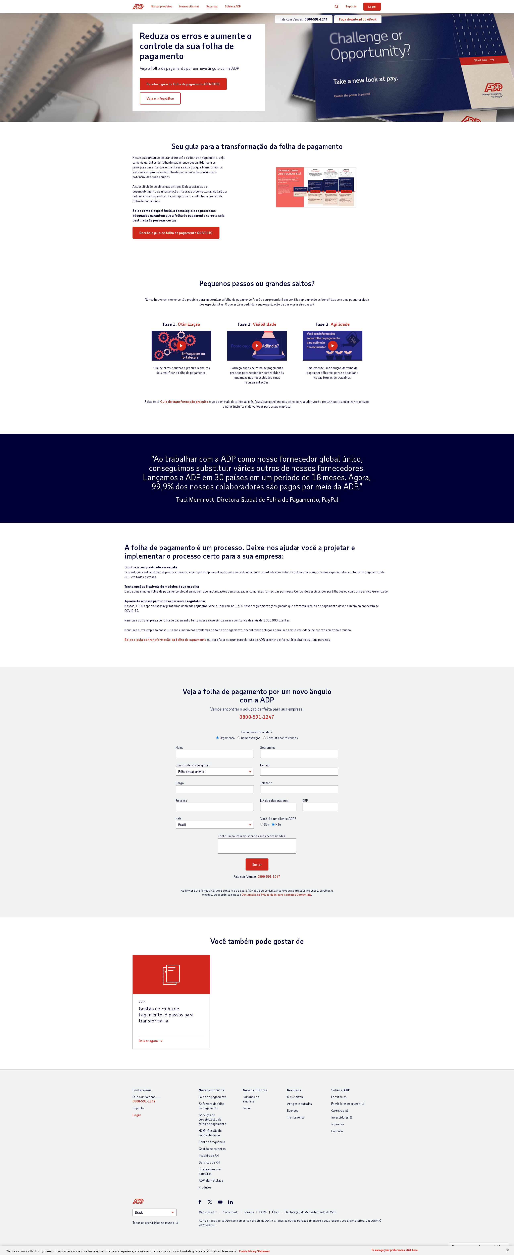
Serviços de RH (209, 1162)
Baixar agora (148, 1041)
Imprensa (337, 1124)
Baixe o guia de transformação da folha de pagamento (165, 639)
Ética (275, 1212)
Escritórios (339, 1097)
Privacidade (230, 1212)
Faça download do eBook (357, 19)
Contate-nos (142, 1090)
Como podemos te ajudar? (193, 765)
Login (372, 6)
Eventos (292, 1110)
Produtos (205, 1187)
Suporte (351, 6)
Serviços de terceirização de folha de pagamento (212, 1119)
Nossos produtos (161, 6)
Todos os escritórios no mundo (153, 1222)
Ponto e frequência (212, 1142)
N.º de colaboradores (274, 800)
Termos (249, 1212)
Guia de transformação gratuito (184, 401)
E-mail (264, 765)
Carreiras (337, 1110)
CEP (305, 800)
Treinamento (296, 1117)
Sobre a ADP (233, 6)
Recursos (212, 6)
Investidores (340, 1117)
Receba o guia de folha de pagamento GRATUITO (183, 84)
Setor (247, 1108)
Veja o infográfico (160, 98)
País (179, 818)
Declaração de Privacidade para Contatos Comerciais (276, 894)
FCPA (263, 1212)
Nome (180, 747)
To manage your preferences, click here (394, 1250)
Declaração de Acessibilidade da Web (310, 1212)
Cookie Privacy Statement (254, 1251)
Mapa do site (207, 1212)
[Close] (507, 1250)
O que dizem (295, 1097)
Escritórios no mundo (345, 1103)
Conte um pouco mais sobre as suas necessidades (251, 836)
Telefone (266, 783)
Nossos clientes (189, 6)
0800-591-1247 (257, 717)
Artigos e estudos (299, 1103)
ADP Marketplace (211, 1180)
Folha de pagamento (212, 1097)
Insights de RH (209, 1155)
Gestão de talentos (212, 1148)
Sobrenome (268, 747)
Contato (337, 1131)
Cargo (180, 783)
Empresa (181, 800)
